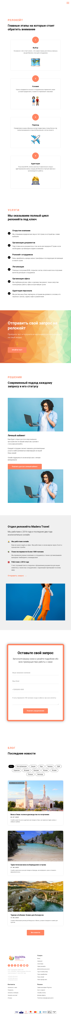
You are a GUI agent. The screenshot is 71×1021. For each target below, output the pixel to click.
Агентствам (40, 963)
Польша (30, 774)
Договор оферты (41, 995)
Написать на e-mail (12, 995)
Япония (45, 770)
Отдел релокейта (41, 966)
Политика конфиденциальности (45, 998)
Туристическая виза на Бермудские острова (28, 865)
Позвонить (10, 990)
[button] (17, 350)
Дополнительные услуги (43, 969)
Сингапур (40, 774)
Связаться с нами (12, 987)
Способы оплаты (41, 992)
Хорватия (17, 770)
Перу (41, 766)
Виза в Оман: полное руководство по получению (30, 814)
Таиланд (50, 766)
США (58, 766)
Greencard (39, 961)
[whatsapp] (24, 965)
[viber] (27, 965)
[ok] (15, 965)
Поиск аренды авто (42, 979)
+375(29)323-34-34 (12, 980)
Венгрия (36, 770)
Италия (54, 770)
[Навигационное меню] (68, 3)
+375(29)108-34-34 (12, 978)
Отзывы (10, 998)
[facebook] (9, 965)
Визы (38, 958)
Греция (33, 766)
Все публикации (22, 766)
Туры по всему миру (42, 971)
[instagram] (18, 965)
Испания (26, 770)
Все (11, 766)
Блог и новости (41, 990)
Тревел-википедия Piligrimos (44, 987)
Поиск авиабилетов (42, 974)
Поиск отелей (40, 977)
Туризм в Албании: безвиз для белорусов (27, 915)
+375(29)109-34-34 (12, 976)
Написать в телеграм (13, 992)
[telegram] (21, 965)
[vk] (12, 965)
